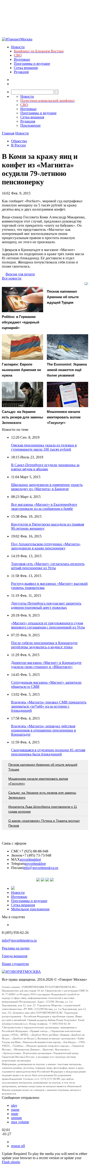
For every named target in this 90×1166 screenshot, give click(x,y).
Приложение (30, 125)
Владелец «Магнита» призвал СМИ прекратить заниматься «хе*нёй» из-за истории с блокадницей (48, 706)
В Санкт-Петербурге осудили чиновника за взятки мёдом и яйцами (45, 467)
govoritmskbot (30, 859)
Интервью (22, 59)
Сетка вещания (26, 68)
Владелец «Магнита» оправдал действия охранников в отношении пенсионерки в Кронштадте (43, 730)
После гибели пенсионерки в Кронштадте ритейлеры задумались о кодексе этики (44, 645)
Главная (8, 133)
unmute (16, 1118)
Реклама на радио (16, 948)
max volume (20, 1122)
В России (18, 145)
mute (14, 1114)
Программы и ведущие (32, 64)
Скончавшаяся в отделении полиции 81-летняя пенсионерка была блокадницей (48, 752)
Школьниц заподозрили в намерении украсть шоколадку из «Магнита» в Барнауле (47, 487)
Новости (18, 47)
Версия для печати (20, 274)
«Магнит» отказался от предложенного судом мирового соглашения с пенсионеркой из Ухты (48, 625)
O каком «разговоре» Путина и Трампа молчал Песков (44, 823)
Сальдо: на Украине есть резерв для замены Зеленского (42, 795)
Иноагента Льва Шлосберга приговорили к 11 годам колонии (42, 809)
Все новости (11, 278)
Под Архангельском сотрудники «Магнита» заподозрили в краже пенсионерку (46, 546)
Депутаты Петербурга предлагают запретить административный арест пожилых (46, 605)
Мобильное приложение (30, 909)
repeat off (18, 1146)
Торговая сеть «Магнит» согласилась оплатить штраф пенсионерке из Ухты (47, 566)
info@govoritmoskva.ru (40, 868)
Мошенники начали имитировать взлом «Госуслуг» (38, 781)
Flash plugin (11, 1162)
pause (15, 1110)
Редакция (21, 72)
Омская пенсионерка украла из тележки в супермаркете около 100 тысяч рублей (44, 447)
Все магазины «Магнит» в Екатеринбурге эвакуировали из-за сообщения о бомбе (44, 507)
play (14, 1105)
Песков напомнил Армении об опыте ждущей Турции (42, 767)
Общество (19, 141)
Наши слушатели (15, 964)
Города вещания (14, 956)
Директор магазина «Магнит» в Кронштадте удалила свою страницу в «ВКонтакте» (46, 665)
